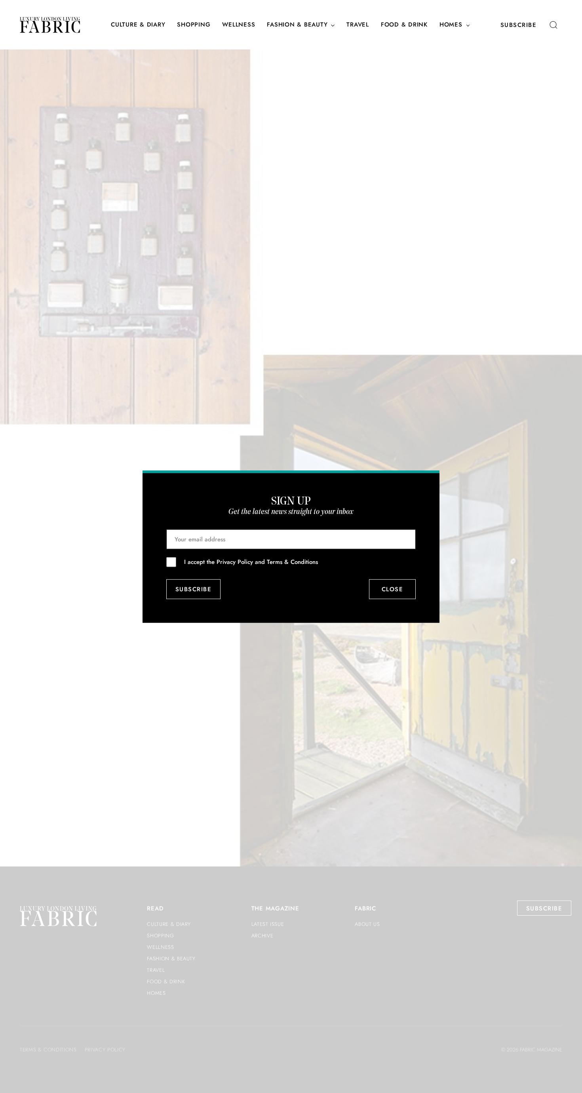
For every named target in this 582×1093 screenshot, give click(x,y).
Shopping (193, 25)
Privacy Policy (235, 561)
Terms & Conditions (292, 561)
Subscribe (518, 25)
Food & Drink (404, 25)
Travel (357, 25)
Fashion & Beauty (297, 25)
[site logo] (50, 25)
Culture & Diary (138, 25)
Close (392, 589)
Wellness (238, 25)
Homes (450, 25)
